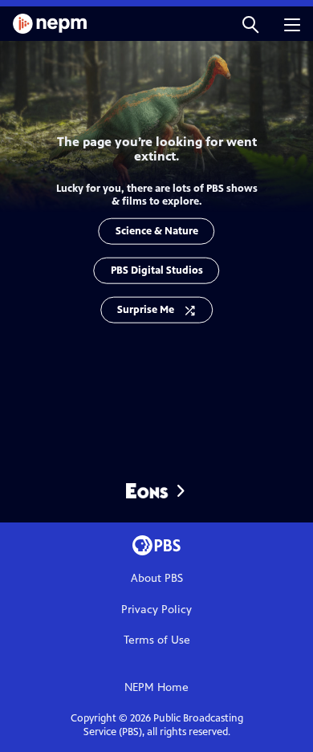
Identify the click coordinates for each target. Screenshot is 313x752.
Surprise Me (145, 309)
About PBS (157, 578)
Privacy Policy (156, 609)
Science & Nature (157, 230)
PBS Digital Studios (157, 269)
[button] (250, 23)
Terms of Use (157, 640)
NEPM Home (156, 687)
